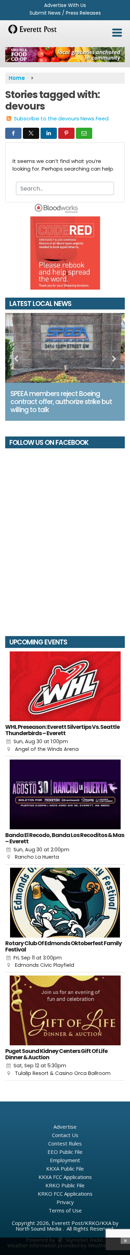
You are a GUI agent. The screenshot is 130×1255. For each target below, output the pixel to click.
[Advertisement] (65, 54)
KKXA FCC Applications (65, 1176)
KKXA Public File (65, 1168)
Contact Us (65, 1134)
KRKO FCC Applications (65, 1193)
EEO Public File (65, 1151)
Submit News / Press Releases (65, 12)
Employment (65, 1160)
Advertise (65, 1126)
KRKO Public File (65, 1185)
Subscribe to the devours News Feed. (62, 118)
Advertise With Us (65, 5)
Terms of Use (65, 1210)
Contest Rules (65, 1143)
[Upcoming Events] (65, 686)
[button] (117, 32)
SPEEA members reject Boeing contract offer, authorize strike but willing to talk (61, 401)
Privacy (65, 1201)
